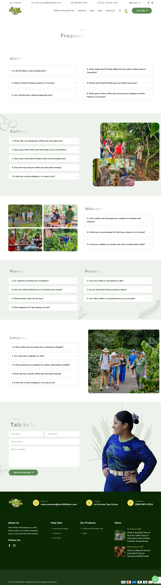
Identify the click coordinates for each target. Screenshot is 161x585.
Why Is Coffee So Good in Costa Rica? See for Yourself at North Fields (138, 553)
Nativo (54, 582)
